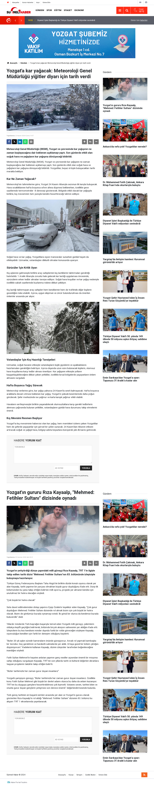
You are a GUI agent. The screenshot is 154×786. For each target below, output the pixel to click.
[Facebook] (9, 141)
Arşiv (38, 2)
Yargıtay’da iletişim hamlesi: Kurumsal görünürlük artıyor (60, 20)
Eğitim (57, 10)
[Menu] (120, 10)
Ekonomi (79, 10)
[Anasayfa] (8, 2)
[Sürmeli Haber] (19, 10)
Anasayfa (13, 63)
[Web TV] (140, 2)
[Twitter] (14, 141)
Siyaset (68, 10)
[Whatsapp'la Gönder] (25, 141)
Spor (49, 10)
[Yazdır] (31, 141)
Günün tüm (139, 20)
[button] (84, 141)
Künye (71, 775)
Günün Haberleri (27, 2)
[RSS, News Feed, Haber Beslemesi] (144, 774)
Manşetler (15, 2)
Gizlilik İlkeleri (90, 775)
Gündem (39, 10)
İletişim (79, 775)
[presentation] (15, 20)
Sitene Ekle (46, 2)
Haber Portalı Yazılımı (19, 782)
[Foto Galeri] (146, 2)
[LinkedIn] (19, 141)
